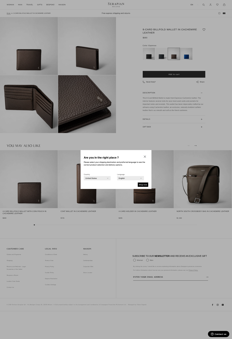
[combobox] (91, 178)
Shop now (143, 185)
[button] (145, 156)
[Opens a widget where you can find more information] (218, 334)
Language (121, 174)
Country (87, 174)
